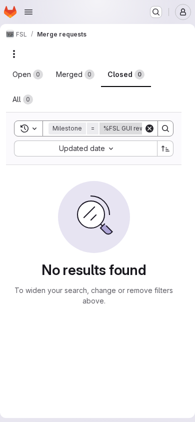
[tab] (28, 74)
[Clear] (150, 128)
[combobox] (85, 148)
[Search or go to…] (156, 12)
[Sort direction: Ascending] (166, 148)
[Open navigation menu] (28, 12)
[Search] (166, 128)
